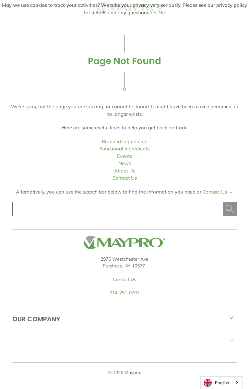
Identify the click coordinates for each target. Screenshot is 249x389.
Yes (153, 12)
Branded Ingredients (124, 141)
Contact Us (125, 178)
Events (124, 156)
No (162, 12)
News (124, 163)
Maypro (132, 372)
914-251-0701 (124, 293)
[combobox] (221, 382)
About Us (124, 171)
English (222, 382)
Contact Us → (218, 192)
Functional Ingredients (124, 149)
